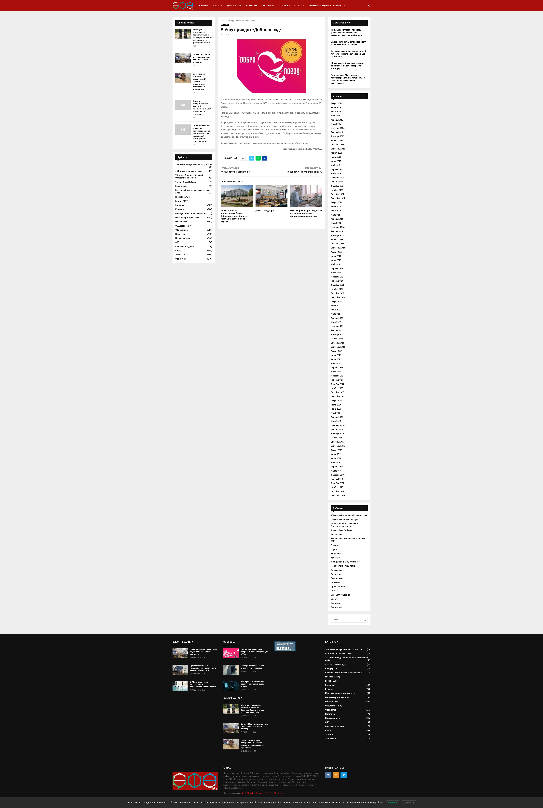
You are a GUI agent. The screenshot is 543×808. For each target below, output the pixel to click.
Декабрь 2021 (337, 334)
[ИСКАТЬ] (365, 620)
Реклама (299, 6)
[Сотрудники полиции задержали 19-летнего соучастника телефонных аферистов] (183, 78)
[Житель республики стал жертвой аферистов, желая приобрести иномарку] (183, 105)
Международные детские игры (190, 213)
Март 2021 (336, 372)
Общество (225, 25)
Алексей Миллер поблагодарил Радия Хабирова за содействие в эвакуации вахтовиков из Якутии (234, 216)
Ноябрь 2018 (337, 487)
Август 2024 (336, 202)
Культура (179, 209)
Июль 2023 (336, 256)
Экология (180, 255)
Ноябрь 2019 (337, 438)
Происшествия (182, 238)
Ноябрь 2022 (337, 289)
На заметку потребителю (187, 217)
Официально (181, 230)
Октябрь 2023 (337, 244)
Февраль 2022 (337, 326)
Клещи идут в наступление (236, 171)
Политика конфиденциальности (326, 6)
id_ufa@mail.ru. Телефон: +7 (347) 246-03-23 (261, 793)
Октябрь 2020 (337, 392)
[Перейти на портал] (285, 651)
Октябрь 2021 (337, 343)
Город (178, 201)
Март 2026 (336, 124)
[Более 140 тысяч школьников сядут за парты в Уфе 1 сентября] (183, 58)
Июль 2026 (336, 107)
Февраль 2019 (337, 475)
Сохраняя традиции (184, 246)
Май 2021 (335, 363)
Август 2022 (336, 301)
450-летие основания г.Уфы (188, 171)
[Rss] (336, 775)
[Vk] (328, 775)
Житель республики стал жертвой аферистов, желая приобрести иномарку (202, 107)
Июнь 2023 (336, 260)
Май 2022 (335, 314)
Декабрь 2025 (337, 136)
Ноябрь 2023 (337, 239)
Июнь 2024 (336, 211)
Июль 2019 (336, 454)
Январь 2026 (337, 132)
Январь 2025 (337, 182)
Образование (181, 221)
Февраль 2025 (337, 178)
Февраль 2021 (337, 376)
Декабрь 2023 (337, 235)
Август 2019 (336, 450)
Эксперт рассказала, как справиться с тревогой (252, 667)
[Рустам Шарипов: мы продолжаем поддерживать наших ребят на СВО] (180, 670)
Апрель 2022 (337, 318)
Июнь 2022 (336, 310)
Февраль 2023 (337, 277)
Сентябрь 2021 (338, 347)
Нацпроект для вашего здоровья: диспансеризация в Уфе (254, 651)
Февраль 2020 (337, 425)
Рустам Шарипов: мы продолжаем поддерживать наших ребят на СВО (203, 668)
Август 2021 (336, 351)
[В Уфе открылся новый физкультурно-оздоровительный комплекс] (180, 686)
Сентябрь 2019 (338, 446)
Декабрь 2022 (337, 285)
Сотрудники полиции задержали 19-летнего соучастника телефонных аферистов (200, 82)
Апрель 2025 (337, 169)
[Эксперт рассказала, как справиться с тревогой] (231, 670)
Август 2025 (336, 153)
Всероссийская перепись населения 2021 (345, 673)
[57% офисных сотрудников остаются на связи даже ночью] (231, 686)
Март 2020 (336, 421)
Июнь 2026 (336, 111)
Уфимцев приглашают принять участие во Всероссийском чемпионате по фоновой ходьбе (202, 36)
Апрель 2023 (337, 268)
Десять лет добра (265, 210)
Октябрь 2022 (337, 293)
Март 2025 (336, 173)
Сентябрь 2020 (338, 396)
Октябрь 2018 (337, 491)
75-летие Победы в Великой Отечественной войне (189, 176)
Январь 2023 (337, 281)
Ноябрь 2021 (337, 339)
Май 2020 (335, 413)
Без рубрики (181, 186)
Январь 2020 (337, 429)
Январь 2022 (337, 330)
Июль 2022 (336, 306)
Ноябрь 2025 (337, 140)
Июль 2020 (336, 405)
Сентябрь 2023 (338, 248)
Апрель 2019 (337, 466)
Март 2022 (336, 322)
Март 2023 (336, 273)
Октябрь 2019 (337, 442)
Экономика (180, 259)
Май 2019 (335, 462)
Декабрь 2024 (337, 186)
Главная (203, 6)
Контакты (251, 6)
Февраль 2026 (337, 128)
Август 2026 (336, 103)
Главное (179, 197)
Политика (180, 234)
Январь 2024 (337, 231)
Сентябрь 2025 (338, 149)
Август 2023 (336, 252)
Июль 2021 (336, 355)
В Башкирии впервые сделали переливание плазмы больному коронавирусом (306, 213)
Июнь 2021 (336, 359)
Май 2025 (335, 165)
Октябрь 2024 (337, 194)
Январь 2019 (337, 479)
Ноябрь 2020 (337, 388)
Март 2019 (336, 471)
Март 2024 (336, 223)
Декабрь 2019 (337, 433)
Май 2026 (335, 116)
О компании (267, 6)
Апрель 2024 (337, 219)
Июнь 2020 (336, 409)
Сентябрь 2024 (338, 198)
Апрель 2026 (337, 120)
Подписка (284, 6)
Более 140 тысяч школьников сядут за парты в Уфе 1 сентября (202, 58)
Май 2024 (335, 215)
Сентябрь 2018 (338, 495)
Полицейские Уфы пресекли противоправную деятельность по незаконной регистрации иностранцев (202, 133)
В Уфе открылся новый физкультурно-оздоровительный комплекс (203, 684)
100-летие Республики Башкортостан (193, 164)
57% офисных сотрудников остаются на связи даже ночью (253, 684)
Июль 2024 (336, 207)
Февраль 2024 (337, 227)
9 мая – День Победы (185, 182)
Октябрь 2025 (337, 145)
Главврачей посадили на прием (304, 171)
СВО (177, 242)
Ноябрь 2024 (337, 190)
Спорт (178, 250)
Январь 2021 (337, 380)
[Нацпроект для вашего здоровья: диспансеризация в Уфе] (231, 653)
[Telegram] (344, 775)
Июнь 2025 (336, 161)
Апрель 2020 (337, 417)
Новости (217, 6)
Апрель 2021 (337, 367)
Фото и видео (234, 6)
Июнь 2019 (336, 458)
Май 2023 (335, 264)
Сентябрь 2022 (338, 297)
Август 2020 (336, 400)
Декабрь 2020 (337, 384)
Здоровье (180, 205)
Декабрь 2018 (337, 483)
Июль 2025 (336, 157)
